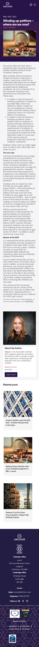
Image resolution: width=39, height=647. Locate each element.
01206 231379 (24, 596)
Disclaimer (26, 629)
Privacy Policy (25, 626)
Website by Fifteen (19, 621)
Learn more (11, 374)
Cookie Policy (14, 629)
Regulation (13, 626)
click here (29, 301)
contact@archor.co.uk (22, 592)
